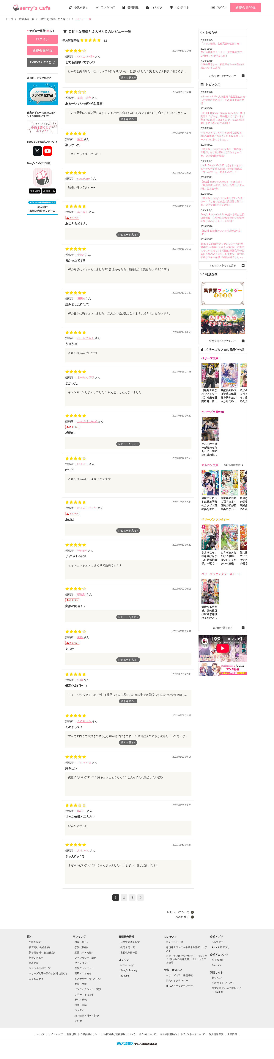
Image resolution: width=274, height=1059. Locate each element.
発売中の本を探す (130, 942)
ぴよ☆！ (83, 464)
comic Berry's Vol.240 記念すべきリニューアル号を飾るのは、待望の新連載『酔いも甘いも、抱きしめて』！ (222, 169)
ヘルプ (40, 1034)
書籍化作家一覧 (128, 952)
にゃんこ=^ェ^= (87, 507)
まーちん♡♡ (86, 377)
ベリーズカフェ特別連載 (179, 975)
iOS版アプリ (219, 942)
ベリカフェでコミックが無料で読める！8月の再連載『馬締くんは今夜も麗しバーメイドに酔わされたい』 (222, 136)
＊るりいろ (84, 721)
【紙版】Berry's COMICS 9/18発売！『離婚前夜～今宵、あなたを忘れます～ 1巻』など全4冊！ (222, 185)
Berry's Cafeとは (42, 62)
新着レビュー (36, 957)
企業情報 (232, 1034)
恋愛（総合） (82, 942)
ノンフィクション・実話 (88, 989)
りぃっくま (84, 762)
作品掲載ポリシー (90, 1034)
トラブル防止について (193, 1034)
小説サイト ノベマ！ (223, 983)
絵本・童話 (81, 1005)
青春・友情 (81, 984)
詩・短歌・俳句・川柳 (87, 1015)
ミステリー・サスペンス (88, 978)
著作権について (147, 1034)
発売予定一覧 (127, 947)
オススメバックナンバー (179, 985)
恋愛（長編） (82, 947)
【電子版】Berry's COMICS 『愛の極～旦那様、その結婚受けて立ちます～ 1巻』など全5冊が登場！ (222, 152)
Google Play (48, 191)
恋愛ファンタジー (84, 968)
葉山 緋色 (84, 97)
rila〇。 (82, 810)
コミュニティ (36, 978)
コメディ (79, 1010)
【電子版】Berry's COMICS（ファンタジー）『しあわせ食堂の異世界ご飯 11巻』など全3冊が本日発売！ (222, 201)
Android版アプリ (221, 947)
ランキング (108, 7)
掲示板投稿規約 (168, 1034)
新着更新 (34, 963)
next (140, 897)
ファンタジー (82, 963)
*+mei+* (82, 550)
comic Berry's (127, 965)
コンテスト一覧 (174, 942)
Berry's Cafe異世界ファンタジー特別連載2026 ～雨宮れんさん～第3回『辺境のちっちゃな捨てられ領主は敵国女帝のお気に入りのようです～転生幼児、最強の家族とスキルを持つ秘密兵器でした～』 (222, 250)
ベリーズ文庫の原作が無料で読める (48, 973)
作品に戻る (182, 916)
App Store (35, 191)
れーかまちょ (86, 338)
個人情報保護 (216, 1034)
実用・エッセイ (83, 973)
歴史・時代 (81, 999)
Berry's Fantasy (128, 970)
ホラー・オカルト (84, 994)
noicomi (124, 975)
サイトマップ (55, 1034)
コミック (157, 7)
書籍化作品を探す (222, 627)
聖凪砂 (81, 594)
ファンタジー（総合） (87, 957)
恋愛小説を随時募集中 (232, 465)
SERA (81, 298)
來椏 (80, 637)
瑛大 (80, 139)
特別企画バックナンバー (222, 340)
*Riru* (81, 254)
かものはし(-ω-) (87, 421)
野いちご (217, 977)
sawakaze (83, 178)
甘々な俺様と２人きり (88, 31)
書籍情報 (133, 7)
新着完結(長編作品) (39, 947)
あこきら (83, 211)
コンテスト (182, 7)
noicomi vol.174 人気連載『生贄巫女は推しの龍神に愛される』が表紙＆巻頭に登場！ (223, 100)
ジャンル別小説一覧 (40, 968)
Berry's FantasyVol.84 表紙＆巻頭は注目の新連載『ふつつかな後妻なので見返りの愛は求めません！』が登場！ (222, 218)
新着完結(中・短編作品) (42, 952)
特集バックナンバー (177, 980)
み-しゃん (83, 850)
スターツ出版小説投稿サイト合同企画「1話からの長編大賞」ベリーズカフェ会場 (186, 959)
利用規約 (71, 1034)
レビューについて (178, 912)
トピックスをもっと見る (222, 265)
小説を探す (81, 7)
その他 (78, 1020)
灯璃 (80, 679)
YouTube (216, 965)
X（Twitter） (219, 959)
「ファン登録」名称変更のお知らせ (220, 43)
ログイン (221, 7)
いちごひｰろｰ (86, 56)
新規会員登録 (245, 7)
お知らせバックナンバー (222, 75)
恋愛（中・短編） (84, 952)
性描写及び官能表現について (119, 1034)
